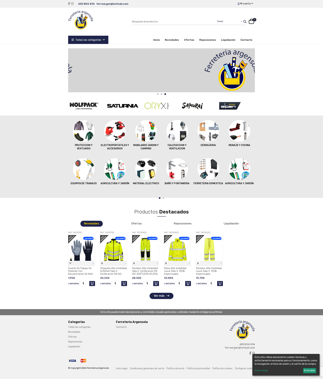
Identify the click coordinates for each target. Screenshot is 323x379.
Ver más (159, 295)
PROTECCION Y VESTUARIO (84, 147)
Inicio (157, 39)
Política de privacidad (198, 368)
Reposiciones (207, 39)
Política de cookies (222, 368)
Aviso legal (121, 368)
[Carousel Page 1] (158, 94)
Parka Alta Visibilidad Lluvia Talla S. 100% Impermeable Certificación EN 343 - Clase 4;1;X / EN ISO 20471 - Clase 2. (176, 271)
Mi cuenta (245, 3)
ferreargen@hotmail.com (112, 3)
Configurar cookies (245, 368)
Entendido (309, 370)
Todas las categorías (88, 39)
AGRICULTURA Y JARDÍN (115, 183)
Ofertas (189, 39)
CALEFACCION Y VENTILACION (177, 147)
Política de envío (175, 368)
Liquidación (228, 39)
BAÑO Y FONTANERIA (177, 183)
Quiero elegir (261, 370)
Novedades (172, 39)
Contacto (246, 39)
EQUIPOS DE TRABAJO (84, 183)
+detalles (73, 283)
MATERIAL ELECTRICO (146, 183)
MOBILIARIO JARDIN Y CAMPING (146, 147)
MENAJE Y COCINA (239, 145)
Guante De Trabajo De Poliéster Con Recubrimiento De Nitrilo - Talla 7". (81, 271)
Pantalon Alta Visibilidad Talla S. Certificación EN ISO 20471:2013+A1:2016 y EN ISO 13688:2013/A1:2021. (145, 271)
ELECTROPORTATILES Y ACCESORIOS (115, 147)
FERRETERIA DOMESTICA (208, 183)
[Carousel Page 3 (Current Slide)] (165, 94)
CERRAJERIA (208, 145)
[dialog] (286, 365)
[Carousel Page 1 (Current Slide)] (159, 198)
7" (70, 263)
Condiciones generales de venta (147, 368)
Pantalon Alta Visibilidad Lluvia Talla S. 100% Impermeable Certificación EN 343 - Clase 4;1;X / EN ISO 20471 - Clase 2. (209, 271)
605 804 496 (86, 3)
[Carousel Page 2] (161, 94)
